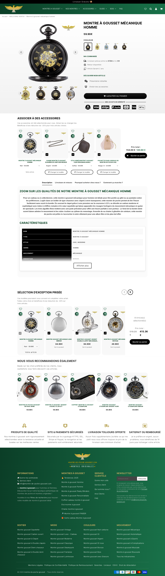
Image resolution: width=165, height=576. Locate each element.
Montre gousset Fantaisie (61, 552)
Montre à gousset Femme (72, 487)
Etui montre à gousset (71, 504)
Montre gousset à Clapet (27, 539)
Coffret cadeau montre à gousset (76, 500)
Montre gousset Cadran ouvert (30, 534)
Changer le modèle (57, 172)
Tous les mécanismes (126, 556)
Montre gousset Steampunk (62, 547)
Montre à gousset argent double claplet (56, 405)
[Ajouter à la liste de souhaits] (21, 131)
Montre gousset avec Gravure (96, 556)
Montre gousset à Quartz (127, 539)
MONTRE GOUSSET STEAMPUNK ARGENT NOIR (109, 405)
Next (75, 52)
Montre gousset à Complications (130, 543)
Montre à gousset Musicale (128, 547)
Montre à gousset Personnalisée (75, 496)
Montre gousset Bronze (94, 547)
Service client (25, 481)
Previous (21, 52)
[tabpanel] (55, 93)
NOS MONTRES (72, 9)
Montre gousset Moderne (61, 539)
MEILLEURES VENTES (16, 16)
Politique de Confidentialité (55, 565)
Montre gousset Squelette (28, 530)
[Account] (155, 9)
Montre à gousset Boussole (128, 552)
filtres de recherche (38, 497)
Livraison (107, 565)
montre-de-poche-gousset (34, 572)
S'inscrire (142, 479)
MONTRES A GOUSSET (51, 9)
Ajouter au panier (138, 155)
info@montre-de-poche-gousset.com (36, 484)
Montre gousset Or (91, 534)
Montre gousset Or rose (94, 543)
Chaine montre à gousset (72, 509)
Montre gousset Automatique (129, 534)
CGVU (115, 565)
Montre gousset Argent (93, 539)
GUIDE (102, 9)
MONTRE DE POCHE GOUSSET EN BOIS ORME (29, 405)
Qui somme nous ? (102, 489)
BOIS (112, 9)
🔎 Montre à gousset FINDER (74, 513)
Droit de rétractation (127, 565)
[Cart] (161, 9)
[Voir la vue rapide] (19, 379)
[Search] (150, 9)
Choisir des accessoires (98, 87)
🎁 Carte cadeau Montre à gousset (76, 518)
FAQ (120, 9)
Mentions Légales (35, 565)
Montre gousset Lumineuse (62, 556)
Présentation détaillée (98, 81)
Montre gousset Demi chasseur (30, 547)
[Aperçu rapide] (20, 136)
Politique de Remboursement (80, 565)
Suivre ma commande (29, 478)
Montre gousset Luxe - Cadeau (64, 534)
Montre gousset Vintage (61, 530)
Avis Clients (99, 494)
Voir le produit (59, 347)
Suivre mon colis (101, 480)
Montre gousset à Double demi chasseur (30, 553)
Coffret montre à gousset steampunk (83, 405)
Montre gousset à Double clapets (31, 543)
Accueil (4, 16)
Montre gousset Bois (92, 552)
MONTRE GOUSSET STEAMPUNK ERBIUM (135, 405)
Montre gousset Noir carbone (96, 530)
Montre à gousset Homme (72, 482)
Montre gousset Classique (62, 543)
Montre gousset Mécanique (128, 530)
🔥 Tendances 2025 (70, 478)
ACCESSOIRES (88, 9)
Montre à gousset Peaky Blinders (75, 491)
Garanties (98, 565)
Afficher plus (83, 265)
